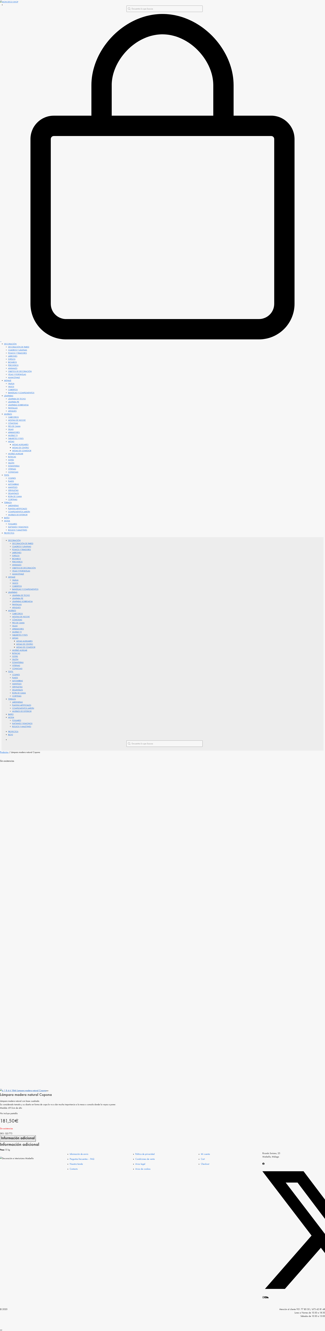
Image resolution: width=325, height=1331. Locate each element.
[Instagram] (263, 1297)
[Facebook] (263, 1163)
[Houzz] (267, 1297)
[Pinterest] (265, 1297)
